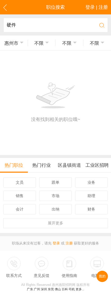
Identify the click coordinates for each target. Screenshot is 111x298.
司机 (72, 289)
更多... (80, 289)
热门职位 (14, 165)
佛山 (58, 289)
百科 (65, 289)
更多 (55, 223)
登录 (56, 243)
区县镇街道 (69, 165)
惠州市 (11, 43)
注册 (69, 243)
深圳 (44, 289)
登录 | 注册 (96, 7)
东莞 (51, 289)
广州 (37, 289)
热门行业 (41, 165)
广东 (30, 289)
